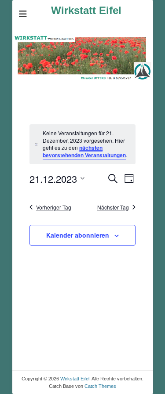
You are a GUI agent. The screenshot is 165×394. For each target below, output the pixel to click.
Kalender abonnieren (77, 235)
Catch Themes (100, 386)
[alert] (82, 144)
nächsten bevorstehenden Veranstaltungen (84, 151)
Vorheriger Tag (53, 207)
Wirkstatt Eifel (86, 10)
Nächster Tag (113, 207)
